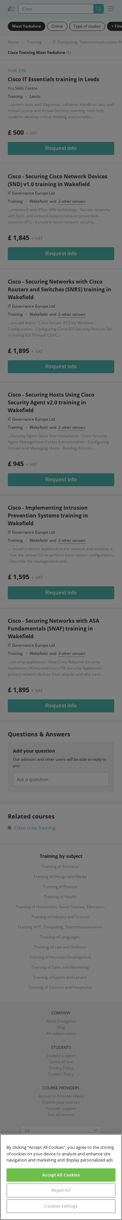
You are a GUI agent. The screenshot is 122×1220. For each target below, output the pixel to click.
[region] (61, 1177)
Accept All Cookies (60, 1175)
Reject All (60, 1190)
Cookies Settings (60, 1206)
